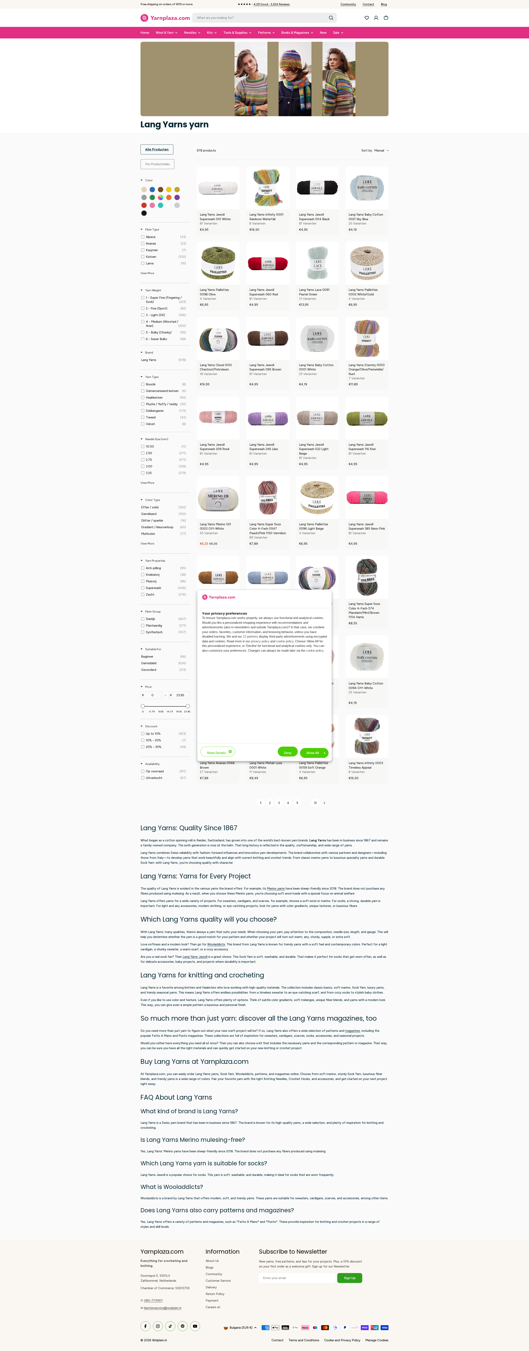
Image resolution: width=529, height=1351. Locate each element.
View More (147, 273)
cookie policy (284, 641)
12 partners (250, 636)
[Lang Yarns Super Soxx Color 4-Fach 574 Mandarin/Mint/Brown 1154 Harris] (367, 577)
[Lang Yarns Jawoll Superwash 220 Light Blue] (267, 577)
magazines (352, 1031)
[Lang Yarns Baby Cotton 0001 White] (317, 338)
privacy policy (260, 641)
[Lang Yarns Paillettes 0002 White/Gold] (367, 263)
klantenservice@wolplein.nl (162, 1308)
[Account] (376, 17)
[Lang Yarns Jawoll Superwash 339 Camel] (218, 577)
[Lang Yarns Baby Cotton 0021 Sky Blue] (367, 187)
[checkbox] (144, 189)
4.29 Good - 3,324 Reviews (272, 4)
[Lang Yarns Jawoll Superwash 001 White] (218, 187)
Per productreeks (157, 164)
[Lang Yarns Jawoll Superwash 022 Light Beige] (317, 418)
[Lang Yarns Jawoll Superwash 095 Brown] (267, 338)
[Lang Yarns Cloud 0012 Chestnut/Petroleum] (218, 338)
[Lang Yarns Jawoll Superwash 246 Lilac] (267, 418)
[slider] (143, 706)
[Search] (331, 17)
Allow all (312, 753)
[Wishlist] (367, 18)
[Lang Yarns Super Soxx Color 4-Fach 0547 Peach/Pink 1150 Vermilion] (267, 497)
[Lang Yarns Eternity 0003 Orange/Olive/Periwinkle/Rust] (367, 338)
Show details (216, 753)
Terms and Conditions (303, 1340)
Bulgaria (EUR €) (241, 1327)
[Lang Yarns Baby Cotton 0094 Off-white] (367, 656)
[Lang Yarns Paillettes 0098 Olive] (218, 263)
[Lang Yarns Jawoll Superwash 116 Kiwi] (367, 418)
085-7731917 (153, 1300)
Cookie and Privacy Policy (342, 1340)
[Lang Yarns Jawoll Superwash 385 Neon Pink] (367, 497)
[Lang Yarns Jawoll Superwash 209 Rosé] (218, 418)
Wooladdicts (216, 944)
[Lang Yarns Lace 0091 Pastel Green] (317, 263)
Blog (384, 4)
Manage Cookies (376, 1340)
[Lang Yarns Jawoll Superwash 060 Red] (267, 263)
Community (348, 4)
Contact (368, 4)
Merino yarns (276, 888)
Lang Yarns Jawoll (195, 957)
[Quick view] (235, 205)
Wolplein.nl (159, 1340)
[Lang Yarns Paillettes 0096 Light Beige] (317, 497)
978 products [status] (206, 150)
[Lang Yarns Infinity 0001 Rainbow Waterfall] (267, 187)
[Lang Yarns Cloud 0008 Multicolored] (317, 577)
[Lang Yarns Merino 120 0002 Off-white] (218, 497)
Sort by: (372, 150)
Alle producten (157, 149)
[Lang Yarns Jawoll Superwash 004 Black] (317, 187)
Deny (287, 753)
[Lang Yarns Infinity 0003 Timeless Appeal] (367, 736)
